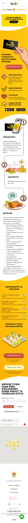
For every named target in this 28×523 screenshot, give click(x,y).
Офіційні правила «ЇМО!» (14, 367)
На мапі (9, 406)
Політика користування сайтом (14, 480)
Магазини (14, 489)
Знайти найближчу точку (14, 66)
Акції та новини (14, 485)
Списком (20, 406)
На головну (14, 492)
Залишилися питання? (14, 355)
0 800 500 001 (14, 511)
